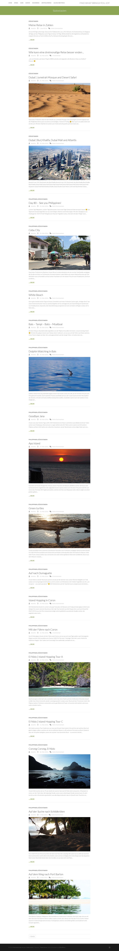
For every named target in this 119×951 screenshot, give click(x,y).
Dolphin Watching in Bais (42, 351)
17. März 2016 (43, 446)
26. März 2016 (43, 55)
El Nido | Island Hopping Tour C (46, 721)
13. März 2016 (43, 633)
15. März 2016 (43, 576)
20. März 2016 (43, 327)
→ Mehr (31, 40)
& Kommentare (56, 576)
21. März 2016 (43, 298)
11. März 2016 (43, 725)
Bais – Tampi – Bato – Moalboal (45, 324)
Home (10, 3)
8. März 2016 (43, 877)
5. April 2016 (43, 28)
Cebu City (34, 230)
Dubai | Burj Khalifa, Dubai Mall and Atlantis (52, 140)
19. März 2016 (43, 354)
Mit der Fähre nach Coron (43, 629)
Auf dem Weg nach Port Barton (46, 874)
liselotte (33, 28)
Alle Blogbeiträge (59, 3)
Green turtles (36, 508)
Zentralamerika (46, 3)
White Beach (36, 294)
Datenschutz (29, 947)
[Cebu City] (59, 253)
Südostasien (33, 21)
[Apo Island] (59, 466)
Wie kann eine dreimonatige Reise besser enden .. (56, 52)
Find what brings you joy (95, 3)
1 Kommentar (56, 55)
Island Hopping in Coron (42, 600)
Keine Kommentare (57, 28)
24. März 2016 (43, 143)
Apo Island (34, 443)
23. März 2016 (43, 206)
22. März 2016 (43, 233)
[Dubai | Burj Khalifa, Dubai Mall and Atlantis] (59, 163)
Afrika (16, 3)
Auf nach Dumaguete (40, 573)
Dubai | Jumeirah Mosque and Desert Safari (53, 77)
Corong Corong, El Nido (42, 748)
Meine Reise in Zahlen (41, 25)
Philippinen (33, 199)
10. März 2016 (43, 752)
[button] (59, 100)
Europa (28, 3)
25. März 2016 (43, 80)
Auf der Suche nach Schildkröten (47, 811)
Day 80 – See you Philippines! (45, 202)
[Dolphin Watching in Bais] (59, 374)
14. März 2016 (43, 603)
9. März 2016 (43, 815)
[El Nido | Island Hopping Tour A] (59, 679)
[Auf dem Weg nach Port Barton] (59, 897)
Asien (21, 3)
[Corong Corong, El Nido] (59, 771)
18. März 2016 (43, 419)
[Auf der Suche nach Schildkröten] (59, 834)
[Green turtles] (59, 531)
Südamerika (35, 3)
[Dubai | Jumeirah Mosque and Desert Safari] (59, 100)
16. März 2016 (43, 511)
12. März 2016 (43, 660)
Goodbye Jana (36, 416)
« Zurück (32, 936)
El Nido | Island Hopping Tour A (46, 656)
